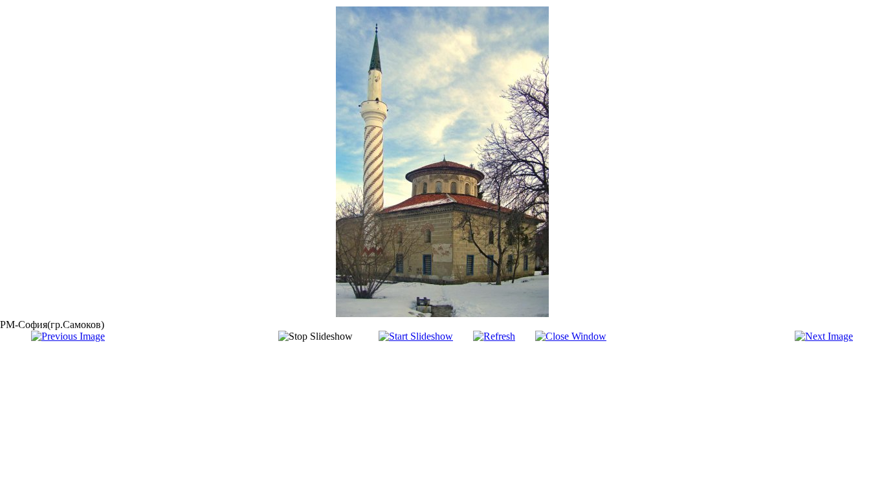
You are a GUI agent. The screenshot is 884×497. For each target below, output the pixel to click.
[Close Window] (570, 336)
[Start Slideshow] (416, 336)
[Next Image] (824, 336)
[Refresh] (494, 336)
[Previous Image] (68, 336)
